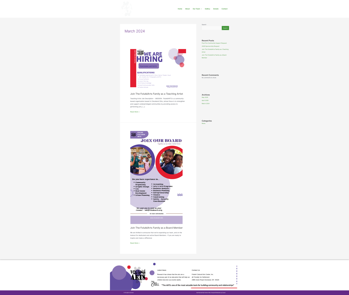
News (203, 123)
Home (180, 9)
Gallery (207, 9)
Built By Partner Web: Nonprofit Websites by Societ (212, 292)
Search (204, 24)
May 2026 (205, 97)
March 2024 (205, 103)
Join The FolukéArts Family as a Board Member (156, 227)
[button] (201, 9)
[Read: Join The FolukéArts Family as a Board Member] (156, 177)
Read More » (135, 111)
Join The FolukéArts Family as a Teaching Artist (156, 93)
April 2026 (205, 100)
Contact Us (196, 270)
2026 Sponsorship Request (210, 46)
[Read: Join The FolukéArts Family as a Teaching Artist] (158, 68)
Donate (215, 9)
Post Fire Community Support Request (214, 43)
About (187, 9)
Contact (224, 9)
